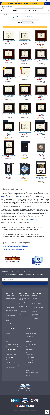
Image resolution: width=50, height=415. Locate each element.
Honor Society (22, 311)
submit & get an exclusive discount (25, 283)
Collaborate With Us (11, 354)
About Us (8, 331)
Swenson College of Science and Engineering (13, 249)
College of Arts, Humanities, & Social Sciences (13, 245)
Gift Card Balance (30, 354)
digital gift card (33, 219)
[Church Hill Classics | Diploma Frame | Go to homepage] (6, 7)
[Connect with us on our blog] (31, 390)
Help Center (29, 375)
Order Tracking (29, 336)
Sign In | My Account (31, 333)
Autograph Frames (10, 315)
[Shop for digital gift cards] (37, 259)
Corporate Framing (11, 362)
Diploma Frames (10, 295)
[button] (48, 1)
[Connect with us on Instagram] (23, 390)
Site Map (33, 410)
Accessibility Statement (12, 344)
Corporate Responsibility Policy (14, 347)
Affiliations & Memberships (13, 339)
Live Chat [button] (28, 367)
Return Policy (29, 341)
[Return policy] (25, 400)
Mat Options (35, 298)
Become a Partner (10, 360)
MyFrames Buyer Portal (31, 360)
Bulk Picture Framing (11, 367)
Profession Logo (23, 306)
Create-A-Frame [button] (34, 11)
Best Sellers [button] (2, 11)
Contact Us (28, 331)
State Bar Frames (10, 305)
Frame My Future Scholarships (13, 352)
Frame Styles (35, 311)
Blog (7, 341)
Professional (26, 10)
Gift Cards (8, 320)
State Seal (21, 309)
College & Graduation (14, 11)
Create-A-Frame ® (39, 218)
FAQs (27, 347)
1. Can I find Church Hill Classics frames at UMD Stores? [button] (14, 225)
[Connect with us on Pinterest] (29, 390)
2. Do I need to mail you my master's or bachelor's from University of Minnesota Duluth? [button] (21, 227)
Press (7, 336)
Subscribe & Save (30, 349)
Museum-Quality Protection (36, 304)
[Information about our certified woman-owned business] (35, 400)
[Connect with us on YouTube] (26, 390)
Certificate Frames (10, 298)
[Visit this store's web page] (12, 259)
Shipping (28, 339)
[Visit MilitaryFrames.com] (13, 1)
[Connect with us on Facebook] (18, 390)
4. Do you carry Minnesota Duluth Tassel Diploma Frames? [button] (15, 232)
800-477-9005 (29, 370)
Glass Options (35, 301)
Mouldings (34, 295)
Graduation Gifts (23, 317)
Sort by (20, 22)
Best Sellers (9, 323)
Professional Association (22, 303)
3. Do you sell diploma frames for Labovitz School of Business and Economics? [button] (19, 229)
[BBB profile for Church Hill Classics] (15, 400)
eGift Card (37, 264)
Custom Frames (10, 307)
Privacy (16, 410)
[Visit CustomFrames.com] (22, 1)
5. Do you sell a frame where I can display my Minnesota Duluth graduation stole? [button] (20, 234)
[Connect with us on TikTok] (20, 390)
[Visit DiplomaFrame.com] (4, 1)
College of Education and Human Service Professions (15, 246)
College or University (24, 295)
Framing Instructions (31, 344)
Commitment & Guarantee (36, 315)
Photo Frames (9, 318)
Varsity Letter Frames (11, 310)
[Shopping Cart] (45, 7)
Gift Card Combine (30, 357)
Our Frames (46, 11)
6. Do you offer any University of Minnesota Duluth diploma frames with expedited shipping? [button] (22, 236)
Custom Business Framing (12, 365)
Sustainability (35, 318)
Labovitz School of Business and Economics (13, 248)
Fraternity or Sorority (24, 314)
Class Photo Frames (11, 313)
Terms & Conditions (24, 410)
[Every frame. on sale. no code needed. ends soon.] (25, 3)
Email (27, 365)
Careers (8, 333)
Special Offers (29, 352)
